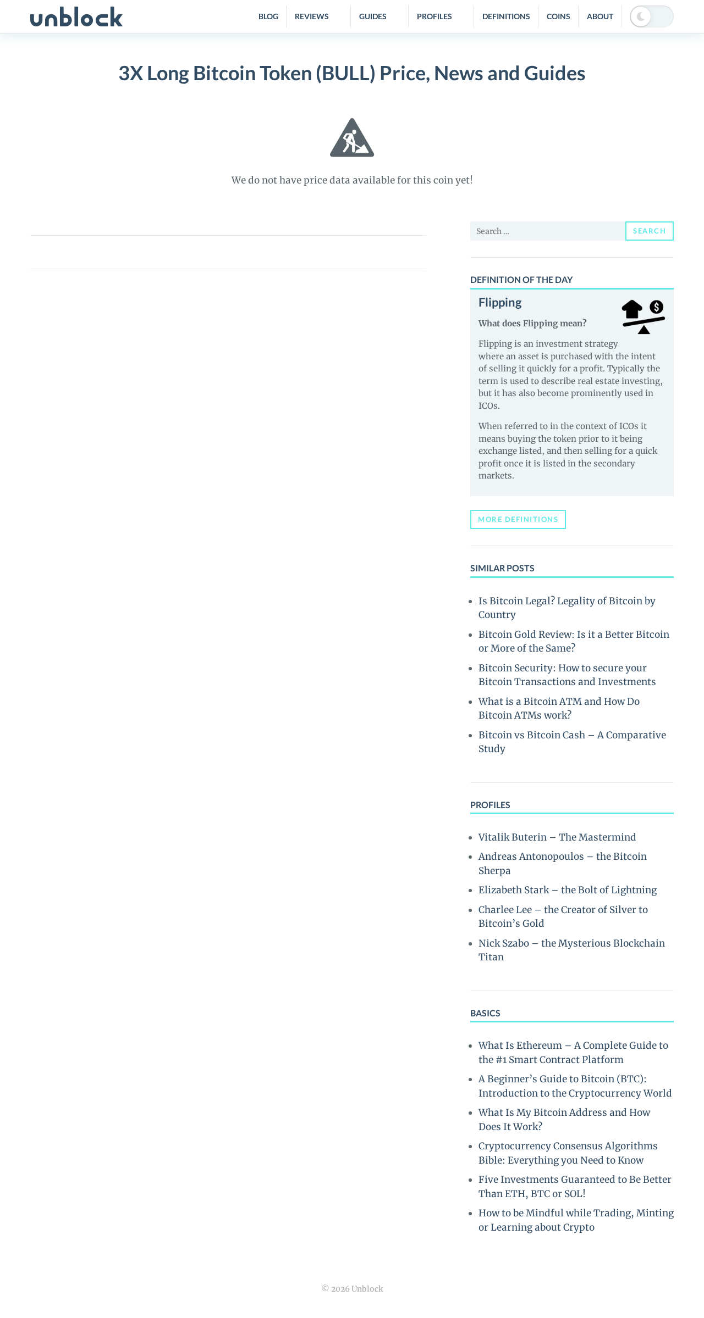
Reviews (312, 16)
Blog (268, 16)
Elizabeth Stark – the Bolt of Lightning (568, 890)
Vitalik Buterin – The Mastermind (557, 837)
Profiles (434, 16)
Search (649, 230)
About (600, 16)
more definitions (518, 519)
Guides (373, 16)
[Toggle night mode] (652, 16)
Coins (558, 16)
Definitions (506, 16)
